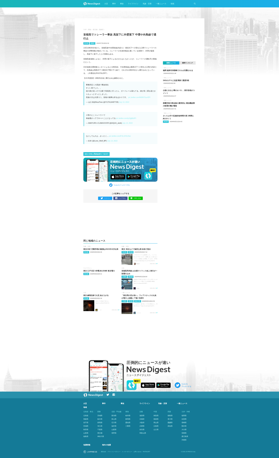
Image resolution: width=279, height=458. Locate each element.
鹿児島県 (185, 436)
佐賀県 (184, 419)
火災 (106, 4)
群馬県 (99, 422)
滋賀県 (142, 415)
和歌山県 (143, 433)
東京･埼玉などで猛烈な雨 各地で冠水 (136, 249)
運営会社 (103, 451)
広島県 (156, 426)
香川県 (170, 419)
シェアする (122, 198)
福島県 (85, 436)
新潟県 (113, 415)
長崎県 (184, 422)
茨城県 (99, 415)
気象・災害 (147, 4)
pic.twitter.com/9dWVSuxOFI (139, 97)
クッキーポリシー (127, 451)
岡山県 (156, 422)
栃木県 (99, 419)
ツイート (107, 198)
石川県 (113, 422)
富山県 (113, 419)
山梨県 (113, 429)
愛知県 (127, 422)
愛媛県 (170, 422)
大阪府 (142, 422)
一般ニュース (161, 4)
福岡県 (184, 415)
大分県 (184, 429)
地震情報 (86, 445)
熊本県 (184, 426)
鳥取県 (156, 415)
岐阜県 (127, 415)
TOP (85, 29)
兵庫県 (142, 426)
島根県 (156, 419)
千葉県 (124, 276)
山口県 (156, 429)
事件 (114, 4)
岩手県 (85, 422)
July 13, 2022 (124, 102)
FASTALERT (146, 451)
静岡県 (127, 419)
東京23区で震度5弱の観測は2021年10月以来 (100, 249)
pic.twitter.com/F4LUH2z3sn (120, 136)
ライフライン (133, 4)
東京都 (95, 29)
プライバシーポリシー (114, 451)
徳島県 (170, 415)
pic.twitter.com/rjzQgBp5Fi (126, 118)
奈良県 (142, 429)
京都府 (142, 419)
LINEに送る (137, 198)
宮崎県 (184, 433)
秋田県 (85, 429)
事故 (122, 4)
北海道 (85, 415)
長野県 (113, 433)
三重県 (127, 426)
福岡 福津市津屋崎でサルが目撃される (178, 70)
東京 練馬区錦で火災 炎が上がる (96, 295)
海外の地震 (106, 445)
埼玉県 (124, 252)
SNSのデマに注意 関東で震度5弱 (176, 80)
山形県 (85, 433)
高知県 (170, 426)
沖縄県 (184, 440)
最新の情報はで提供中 (96, 154)
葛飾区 (101, 29)
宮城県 (85, 426)
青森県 (85, 419)
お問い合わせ (137, 451)
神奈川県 (137, 301)
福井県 (113, 426)
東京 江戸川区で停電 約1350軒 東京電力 (99, 271)
